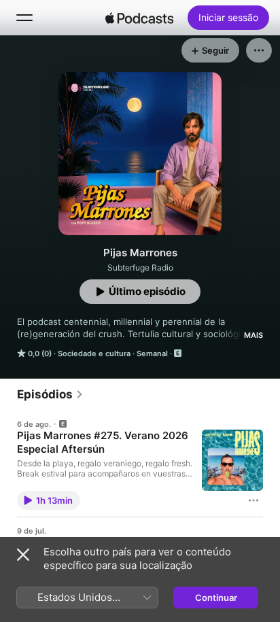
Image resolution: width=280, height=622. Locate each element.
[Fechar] (23, 555)
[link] (50, 394)
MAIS (253, 335)
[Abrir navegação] (24, 18)
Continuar (216, 597)
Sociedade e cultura (94, 353)
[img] (139, 17)
